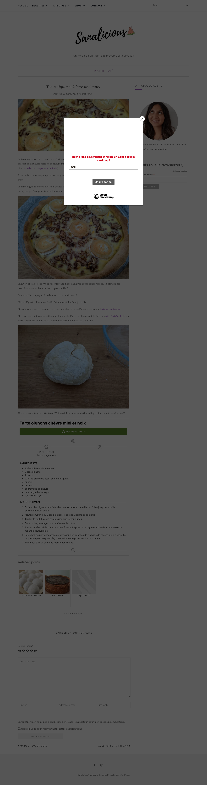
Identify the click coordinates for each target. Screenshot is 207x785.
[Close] (142, 118)
